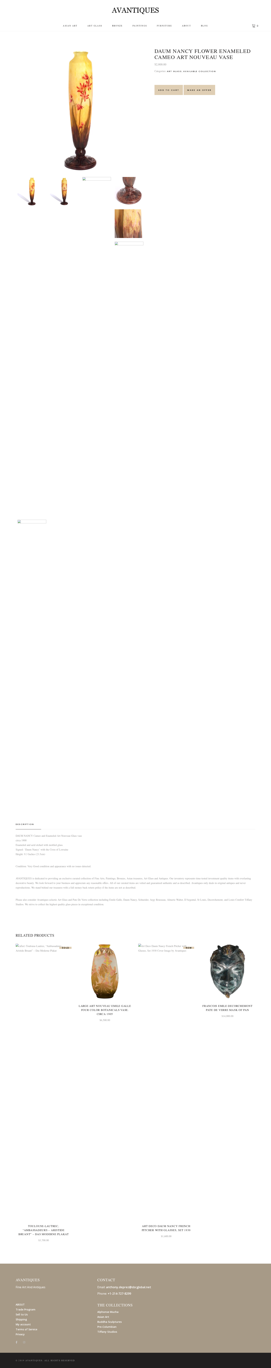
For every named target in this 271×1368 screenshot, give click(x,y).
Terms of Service (26, 1329)
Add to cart (168, 90)
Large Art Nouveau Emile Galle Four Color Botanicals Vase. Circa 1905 (105, 1010)
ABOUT (20, 1304)
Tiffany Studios (107, 1331)
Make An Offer (199, 90)
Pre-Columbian (107, 1326)
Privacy (20, 1334)
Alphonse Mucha (108, 1312)
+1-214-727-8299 (119, 1294)
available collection (199, 71)
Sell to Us (22, 1314)
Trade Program (25, 1309)
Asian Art (103, 1317)
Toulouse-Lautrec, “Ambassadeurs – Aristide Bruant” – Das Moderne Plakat (43, 1230)
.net (148, 1287)
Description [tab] (25, 824)
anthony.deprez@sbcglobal (125, 1287)
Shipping (21, 1319)
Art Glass (174, 71)
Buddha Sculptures (109, 1322)
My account (23, 1324)
